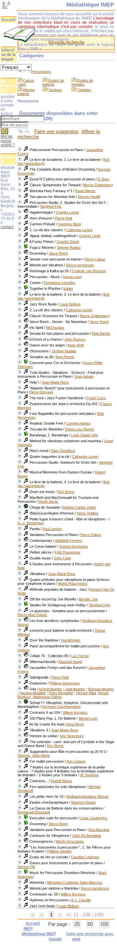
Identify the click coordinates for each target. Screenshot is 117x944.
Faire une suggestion (56, 131)
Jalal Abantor (75, 689)
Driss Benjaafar (61, 693)
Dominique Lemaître (59, 283)
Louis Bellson (70, 304)
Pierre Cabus (94, 259)
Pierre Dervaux (41, 392)
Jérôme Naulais (64, 351)
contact (7, 227)
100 (104, 924)
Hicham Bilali (86, 693)
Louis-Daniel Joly (84, 435)
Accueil (8, 20)
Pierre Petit (63, 218)
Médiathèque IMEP (39, 934)
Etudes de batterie (53, 82)
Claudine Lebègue (85, 857)
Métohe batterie (26, 92)
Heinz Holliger (87, 513)
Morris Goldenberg (98, 185)
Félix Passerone (67, 552)
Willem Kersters (75, 712)
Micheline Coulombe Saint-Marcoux (75, 882)
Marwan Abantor (101, 689)
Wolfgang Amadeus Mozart (87, 796)
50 (90, 924)
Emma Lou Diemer (79, 429)
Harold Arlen (70, 640)
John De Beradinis (86, 836)
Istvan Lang (72, 277)
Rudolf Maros (61, 781)
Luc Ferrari (80, 656)
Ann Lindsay (76, 761)
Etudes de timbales (82, 82)
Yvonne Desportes (73, 546)
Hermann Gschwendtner (61, 707)
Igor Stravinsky (72, 736)
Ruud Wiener (85, 191)
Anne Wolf (76, 345)
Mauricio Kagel (70, 662)
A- (4, 3)
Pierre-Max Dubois (32, 615)
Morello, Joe (88, 599)
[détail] (20, 149)
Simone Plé (26, 867)
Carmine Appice (78, 423)
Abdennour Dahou (47, 697)
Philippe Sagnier (59, 851)
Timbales (84, 90)
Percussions (41, 72)
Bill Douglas (55, 328)
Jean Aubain (84, 376)
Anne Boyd (75, 724)
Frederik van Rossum (89, 271)
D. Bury (104, 179)
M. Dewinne (89, 775)
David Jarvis (48, 501)
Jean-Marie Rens (55, 382)
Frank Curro (96, 398)
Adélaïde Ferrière (68, 540)
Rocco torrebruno (80, 265)
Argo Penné (65, 357)
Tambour (55, 90)
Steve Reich (58, 253)
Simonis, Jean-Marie (34, 755)
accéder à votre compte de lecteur (8, 105)
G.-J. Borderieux (31, 523)
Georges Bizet (69, 224)
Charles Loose (67, 212)
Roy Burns (66, 492)
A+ (5, 6)
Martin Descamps (70, 841)
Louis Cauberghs (93, 818)
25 (77, 924)
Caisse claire (26, 82)
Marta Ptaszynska (72, 583)
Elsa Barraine (99, 830)
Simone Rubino (69, 247)
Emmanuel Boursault (34, 812)
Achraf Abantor (50, 689)
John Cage (62, 558)
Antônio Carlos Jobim (79, 507)
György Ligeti (89, 236)
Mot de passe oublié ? (8, 140)
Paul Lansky (52, 529)
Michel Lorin (88, 718)
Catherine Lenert (79, 230)
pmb (76, 939)
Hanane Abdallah (33, 693)
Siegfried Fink (50, 206)
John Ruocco (74, 339)
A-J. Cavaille (81, 900)
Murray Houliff (89, 197)
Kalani (68, 288)
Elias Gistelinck (63, 451)
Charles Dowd (68, 242)
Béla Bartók (101, 333)
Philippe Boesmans (65, 683)
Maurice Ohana (83, 802)
